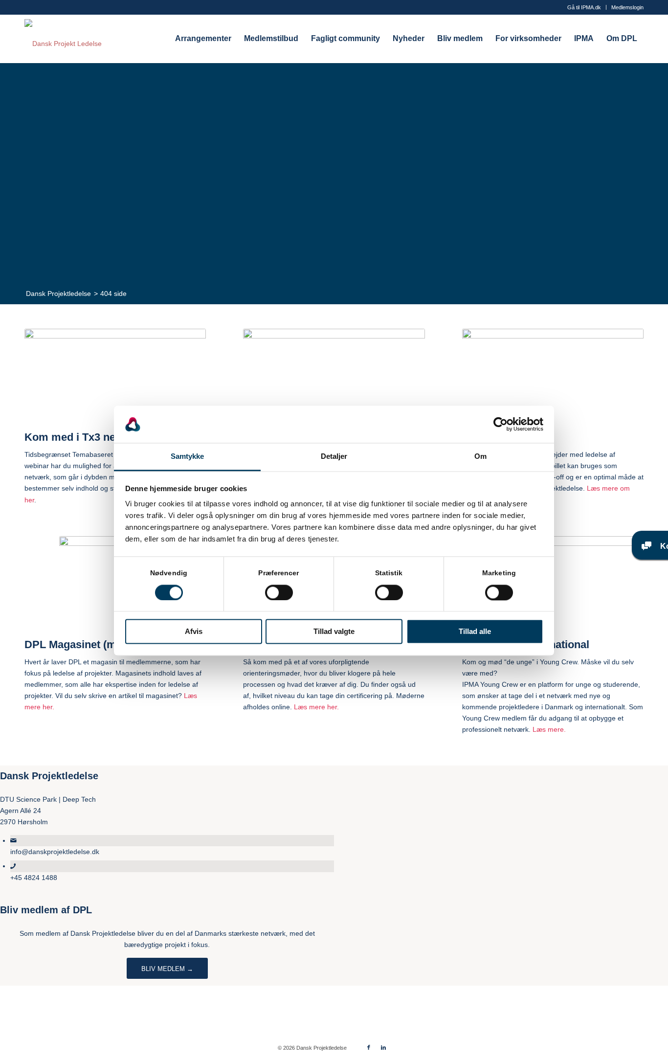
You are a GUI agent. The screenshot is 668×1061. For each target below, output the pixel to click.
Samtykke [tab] (187, 456)
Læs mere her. (316, 707)
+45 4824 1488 (33, 877)
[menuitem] (584, 7)
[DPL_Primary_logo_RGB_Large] (63, 38)
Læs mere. (549, 729)
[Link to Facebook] (368, 1047)
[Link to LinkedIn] (383, 1047)
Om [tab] (480, 456)
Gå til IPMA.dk (584, 7)
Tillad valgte (334, 632)
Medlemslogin (627, 7)
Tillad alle (475, 632)
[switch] (279, 592)
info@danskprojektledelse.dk (54, 852)
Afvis (193, 632)
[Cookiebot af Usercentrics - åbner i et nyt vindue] (500, 424)
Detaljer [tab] (334, 456)
